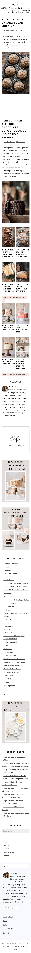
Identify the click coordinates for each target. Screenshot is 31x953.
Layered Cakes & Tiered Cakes (15, 590)
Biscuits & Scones (10, 564)
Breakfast (7, 570)
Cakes (5, 577)
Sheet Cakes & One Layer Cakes (16, 600)
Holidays (6, 630)
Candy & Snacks (10, 603)
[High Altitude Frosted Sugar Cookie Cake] (22, 323)
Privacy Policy (8, 917)
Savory (6, 682)
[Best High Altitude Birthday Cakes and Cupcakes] (22, 357)
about (5, 839)
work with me (8, 852)
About (5, 921)
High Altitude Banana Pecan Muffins (12, 23)
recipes (6, 846)
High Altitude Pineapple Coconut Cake (8, 362)
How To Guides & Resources (14, 659)
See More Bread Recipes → (14, 299)
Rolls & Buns (8, 679)
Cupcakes (7, 620)
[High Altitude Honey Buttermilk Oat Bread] (22, 272)
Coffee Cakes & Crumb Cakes (15, 586)
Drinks (6, 623)
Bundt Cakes (8, 580)
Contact (6, 933)
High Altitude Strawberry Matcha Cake (8, 328)
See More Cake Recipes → (15, 375)
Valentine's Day (9, 655)
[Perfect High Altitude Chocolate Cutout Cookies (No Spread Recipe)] (15, 222)
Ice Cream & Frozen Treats (14, 662)
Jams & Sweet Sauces (12, 665)
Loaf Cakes (7, 593)
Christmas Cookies (10, 642)
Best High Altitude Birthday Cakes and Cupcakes (21, 364)
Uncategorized (9, 686)
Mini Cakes (7, 597)
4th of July (7, 632)
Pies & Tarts (8, 676)
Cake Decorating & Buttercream (16, 583)
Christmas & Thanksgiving (14, 636)
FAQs (5, 925)
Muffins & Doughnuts (12, 669)
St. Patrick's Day (9, 652)
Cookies (6, 610)
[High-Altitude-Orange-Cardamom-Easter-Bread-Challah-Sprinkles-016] (22, 237)
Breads (6, 567)
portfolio (6, 849)
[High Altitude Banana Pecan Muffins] (15, 94)
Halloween (7, 649)
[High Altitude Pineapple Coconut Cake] (8, 357)
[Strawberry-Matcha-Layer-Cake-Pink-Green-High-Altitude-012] (8, 323)
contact (6, 856)
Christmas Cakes (10, 639)
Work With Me (8, 929)
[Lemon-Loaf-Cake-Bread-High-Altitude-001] (8, 272)
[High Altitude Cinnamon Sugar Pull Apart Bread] (8, 237)
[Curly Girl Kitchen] (15, 14)
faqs (5, 842)
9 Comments (20, 30)
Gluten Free (8, 626)
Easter (6, 645)
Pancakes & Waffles (11, 672)
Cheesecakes (8, 607)
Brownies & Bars (10, 574)
